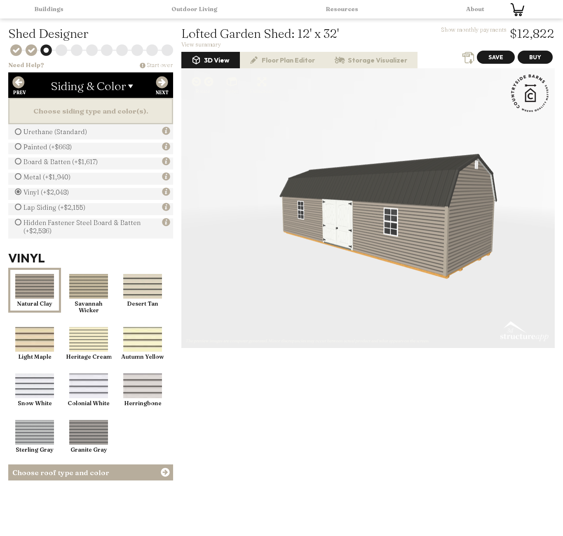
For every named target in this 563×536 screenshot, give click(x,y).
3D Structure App (524, 331)
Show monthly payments (474, 29)
